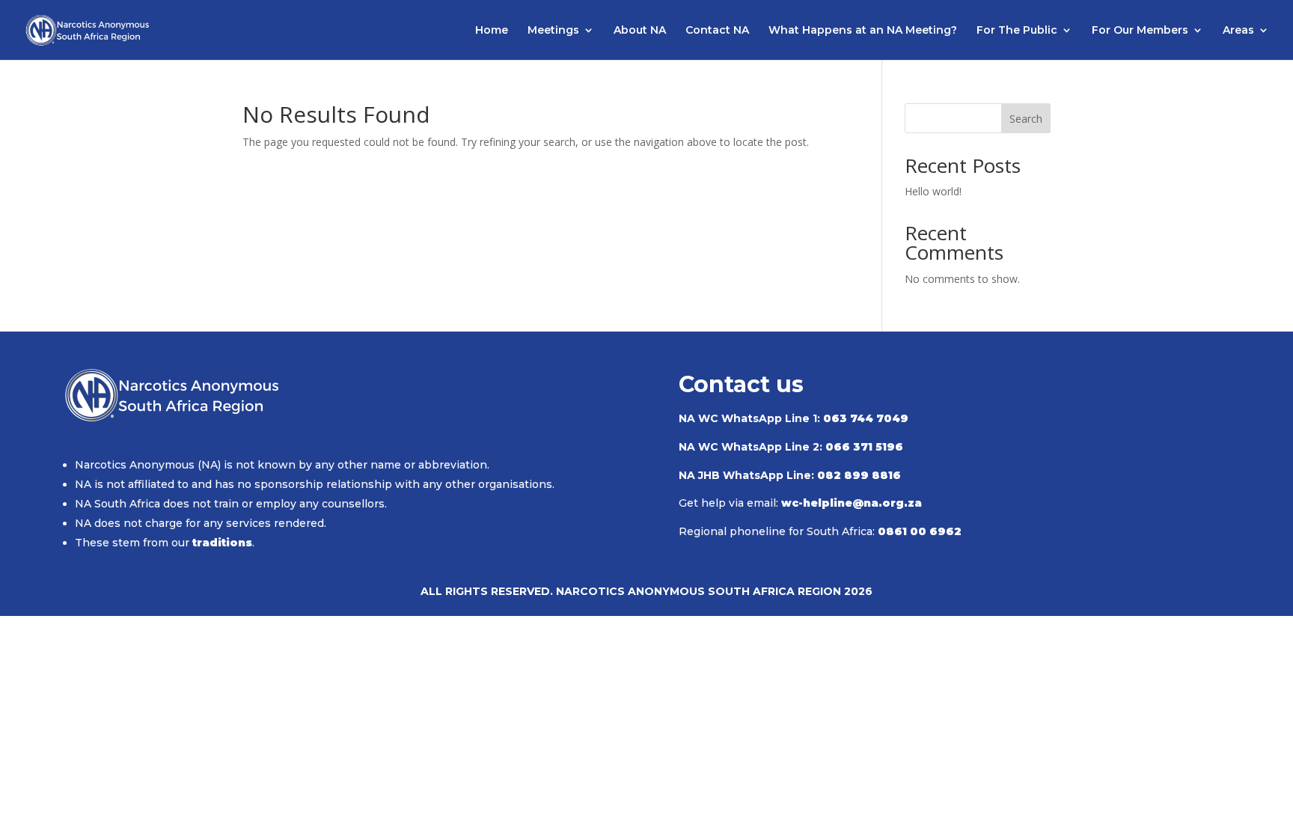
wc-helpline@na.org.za (851, 503)
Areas (1238, 31)
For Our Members (1140, 31)
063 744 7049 (865, 418)
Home (491, 31)
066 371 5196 (864, 447)
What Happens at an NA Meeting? (862, 31)
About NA (640, 31)
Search (1025, 119)
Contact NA (717, 31)
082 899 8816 (859, 475)
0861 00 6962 (920, 531)
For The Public (1016, 31)
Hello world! (933, 191)
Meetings (553, 31)
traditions (222, 542)
